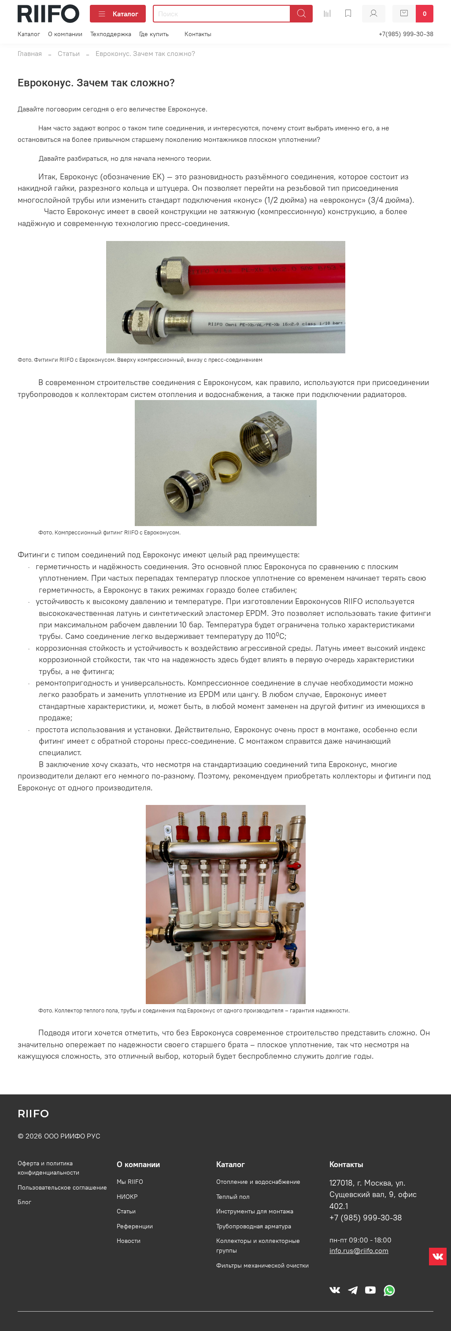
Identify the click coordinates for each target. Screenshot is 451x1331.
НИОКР (127, 1197)
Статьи (69, 53)
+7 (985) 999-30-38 (365, 1218)
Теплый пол (233, 1197)
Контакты (198, 34)
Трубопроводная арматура (253, 1226)
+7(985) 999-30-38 (406, 34)
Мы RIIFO (130, 1182)
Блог (24, 1202)
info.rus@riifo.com (358, 1250)
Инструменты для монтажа (254, 1211)
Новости (128, 1241)
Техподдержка (110, 34)
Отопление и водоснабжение (258, 1182)
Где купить (154, 34)
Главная (30, 53)
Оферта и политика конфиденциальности (48, 1168)
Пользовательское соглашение (62, 1187)
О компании (65, 34)
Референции (135, 1226)
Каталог (125, 13)
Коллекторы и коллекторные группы (258, 1245)
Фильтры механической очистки (262, 1265)
